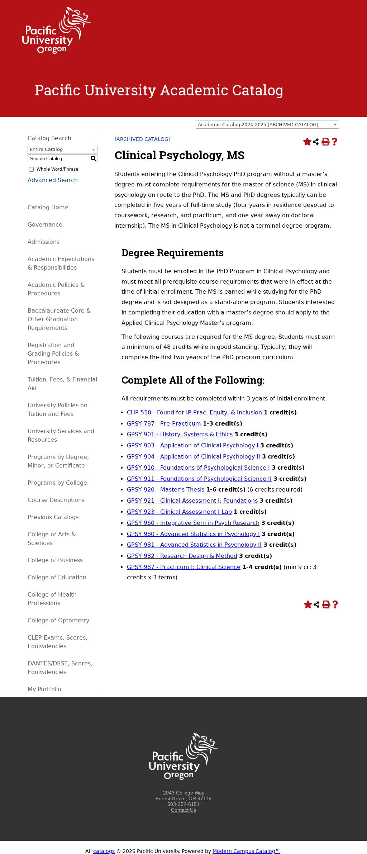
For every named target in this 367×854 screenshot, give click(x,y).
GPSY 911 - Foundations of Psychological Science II (199, 478)
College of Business (55, 560)
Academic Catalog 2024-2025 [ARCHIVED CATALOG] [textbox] (258, 124)
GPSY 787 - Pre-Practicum (164, 423)
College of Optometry (58, 620)
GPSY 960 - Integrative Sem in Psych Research (193, 522)
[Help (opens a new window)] (334, 142)
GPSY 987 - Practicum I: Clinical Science (183, 567)
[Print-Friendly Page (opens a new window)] (325, 142)
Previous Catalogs (53, 517)
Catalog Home (48, 207)
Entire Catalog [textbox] (46, 149)
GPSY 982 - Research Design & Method (182, 555)
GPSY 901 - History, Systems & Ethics (180, 434)
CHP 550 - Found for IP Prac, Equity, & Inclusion (194, 412)
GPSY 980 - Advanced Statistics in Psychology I (193, 534)
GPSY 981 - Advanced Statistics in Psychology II (194, 544)
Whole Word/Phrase (57, 169)
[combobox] (267, 124)
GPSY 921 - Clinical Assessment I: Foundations (192, 500)
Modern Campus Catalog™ (246, 851)
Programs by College (57, 482)
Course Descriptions (56, 500)
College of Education (57, 577)
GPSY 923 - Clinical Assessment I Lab (179, 511)
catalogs (104, 851)
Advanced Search (53, 180)
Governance (45, 224)
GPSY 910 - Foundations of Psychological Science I (198, 467)
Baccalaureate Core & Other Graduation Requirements (59, 319)
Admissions (43, 241)
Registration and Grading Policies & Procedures (53, 354)
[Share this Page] (316, 142)
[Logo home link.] (56, 52)
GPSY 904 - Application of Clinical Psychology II (193, 456)
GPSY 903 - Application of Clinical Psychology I (192, 445)
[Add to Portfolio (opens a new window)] (306, 142)
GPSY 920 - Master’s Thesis (165, 489)
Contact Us (183, 810)
